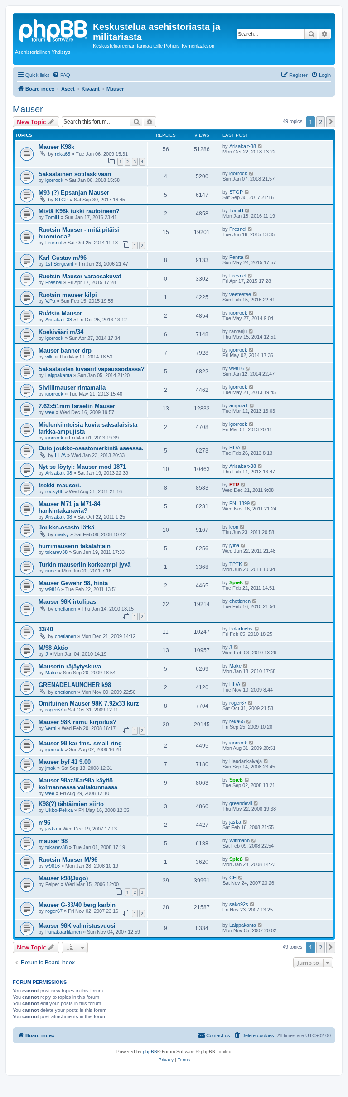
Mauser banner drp (65, 350)
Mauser (28, 109)
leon (233, 526)
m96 (44, 822)
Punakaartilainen (63, 932)
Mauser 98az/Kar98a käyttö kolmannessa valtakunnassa (78, 784)
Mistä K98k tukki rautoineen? (79, 211)
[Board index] (54, 29)
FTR (234, 484)
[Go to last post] (260, 146)
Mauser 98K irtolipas (67, 601)
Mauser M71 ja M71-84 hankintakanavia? (69, 507)
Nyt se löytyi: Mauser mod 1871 (82, 466)
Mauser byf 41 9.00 (65, 761)
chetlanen (65, 608)
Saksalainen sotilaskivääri (75, 174)
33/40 (46, 629)
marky (62, 534)
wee (49, 412)
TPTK (235, 564)
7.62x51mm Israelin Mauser (77, 406)
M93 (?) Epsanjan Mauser (74, 192)
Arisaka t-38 (242, 146)
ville (49, 356)
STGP (61, 199)
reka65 (62, 154)
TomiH (52, 217)
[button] (330, 121)
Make (51, 672)
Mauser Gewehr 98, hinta (73, 583)
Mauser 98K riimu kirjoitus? (77, 722)
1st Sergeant (59, 264)
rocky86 (54, 491)
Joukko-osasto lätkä (66, 527)
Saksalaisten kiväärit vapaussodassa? (92, 369)
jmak (50, 768)
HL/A (60, 455)
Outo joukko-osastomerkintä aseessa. (91, 448)
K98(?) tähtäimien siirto (71, 804)
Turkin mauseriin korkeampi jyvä (84, 564)
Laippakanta (58, 375)
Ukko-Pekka (59, 810)
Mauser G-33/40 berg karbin (77, 904)
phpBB (150, 1051)
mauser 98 (53, 841)
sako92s (238, 904)
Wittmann (239, 840)
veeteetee (240, 294)
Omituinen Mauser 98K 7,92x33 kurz (89, 703)
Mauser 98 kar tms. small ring (80, 743)
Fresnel (53, 242)
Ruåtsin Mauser (60, 313)
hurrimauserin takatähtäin (75, 546)
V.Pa (50, 301)
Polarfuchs (241, 628)
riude (50, 570)
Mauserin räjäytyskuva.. (72, 666)
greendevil (240, 803)
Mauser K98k (56, 146)
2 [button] (320, 122)
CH (233, 877)
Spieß (236, 582)
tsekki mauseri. (60, 485)
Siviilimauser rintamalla (72, 387)
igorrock (54, 180)
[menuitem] (61, 75)
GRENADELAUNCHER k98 (75, 685)
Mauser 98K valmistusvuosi (77, 925)
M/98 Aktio (53, 647)
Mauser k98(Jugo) (63, 878)
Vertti (50, 728)
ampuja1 (238, 405)
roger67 (54, 709)
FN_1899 (239, 503)
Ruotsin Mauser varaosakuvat (80, 276)
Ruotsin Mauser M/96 (68, 859)
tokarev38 (56, 552)
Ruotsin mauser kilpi (68, 294)
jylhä (234, 545)
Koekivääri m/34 (61, 332)
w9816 (236, 368)
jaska (51, 828)
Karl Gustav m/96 (63, 257)
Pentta (236, 257)
